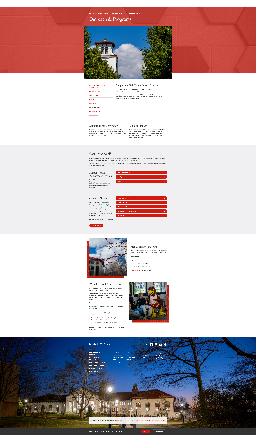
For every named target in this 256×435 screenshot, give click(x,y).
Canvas (144, 357)
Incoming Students (117, 355)
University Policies (129, 420)
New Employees (130, 352)
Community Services (95, 368)
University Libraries (160, 355)
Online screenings (135, 270)
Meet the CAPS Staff (94, 91)
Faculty (114, 359)
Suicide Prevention (93, 115)
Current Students (117, 352)
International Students (118, 357)
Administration (93, 371)
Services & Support (93, 95)
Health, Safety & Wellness (95, 13)
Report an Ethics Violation (158, 420)
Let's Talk (91, 99)
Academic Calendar (147, 353)
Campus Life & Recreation (97, 362)
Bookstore (145, 355)
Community (128, 359)
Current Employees (117, 362)
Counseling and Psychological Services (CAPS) (115, 13)
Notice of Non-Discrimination (143, 420)
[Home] (99, 344)
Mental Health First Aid (94, 111)
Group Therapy (92, 103)
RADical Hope (104, 202)
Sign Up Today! (95, 225)
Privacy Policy (118, 420)
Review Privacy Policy (158, 431)
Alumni (127, 355)
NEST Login (159, 353)
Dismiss (146, 431)
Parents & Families (130, 357)
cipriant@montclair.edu (97, 315)
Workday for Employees (159, 358)
